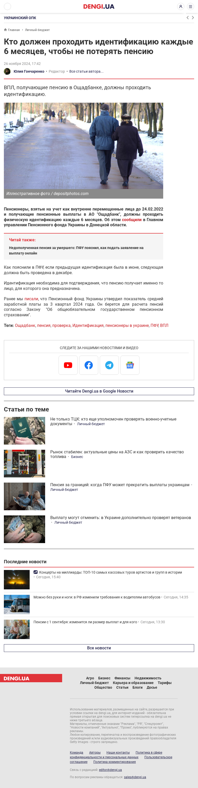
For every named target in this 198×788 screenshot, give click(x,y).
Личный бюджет (37, 30)
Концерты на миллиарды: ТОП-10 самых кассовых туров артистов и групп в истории (110, 572)
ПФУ (154, 325)
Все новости (99, 648)
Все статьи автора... (86, 71)
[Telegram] (109, 365)
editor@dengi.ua (110, 770)
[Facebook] (88, 365)
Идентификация (88, 325)
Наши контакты (118, 752)
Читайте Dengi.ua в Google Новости (99, 391)
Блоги (138, 687)
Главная (14, 30)
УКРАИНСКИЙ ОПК (20, 18)
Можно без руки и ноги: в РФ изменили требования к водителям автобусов (97, 597)
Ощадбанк (25, 325)
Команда (76, 752)
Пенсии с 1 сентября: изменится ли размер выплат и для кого (85, 622)
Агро (90, 678)
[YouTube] (68, 365)
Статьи (122, 687)
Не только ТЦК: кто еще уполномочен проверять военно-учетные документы (113, 421)
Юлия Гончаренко (29, 71)
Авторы (95, 752)
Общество (103, 687)
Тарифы (165, 683)
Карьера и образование (133, 683)
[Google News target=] (129, 365)
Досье (152, 687)
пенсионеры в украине (127, 325)
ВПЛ (164, 325)
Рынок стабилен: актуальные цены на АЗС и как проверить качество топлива (117, 454)
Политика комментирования (114, 762)
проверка (61, 325)
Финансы (122, 678)
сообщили (132, 219)
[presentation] (187, 17)
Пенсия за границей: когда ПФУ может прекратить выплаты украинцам (119, 484)
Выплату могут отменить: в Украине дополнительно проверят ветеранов (120, 517)
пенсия (44, 325)
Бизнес (77, 457)
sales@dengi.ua (135, 777)
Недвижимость (148, 678)
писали (31, 298)
